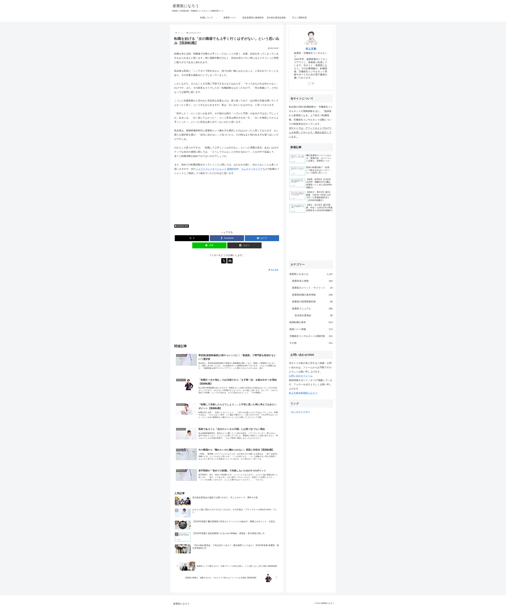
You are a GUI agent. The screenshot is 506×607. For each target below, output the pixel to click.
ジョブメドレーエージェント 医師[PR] (216, 169)
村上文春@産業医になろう (303, 393)
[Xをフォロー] (224, 260)
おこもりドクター (300, 412)
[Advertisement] (227, 200)
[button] (244, 245)
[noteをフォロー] (230, 260)
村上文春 (311, 48)
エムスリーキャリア (252, 169)
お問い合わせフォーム (301, 376)
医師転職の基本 (182, 226)
